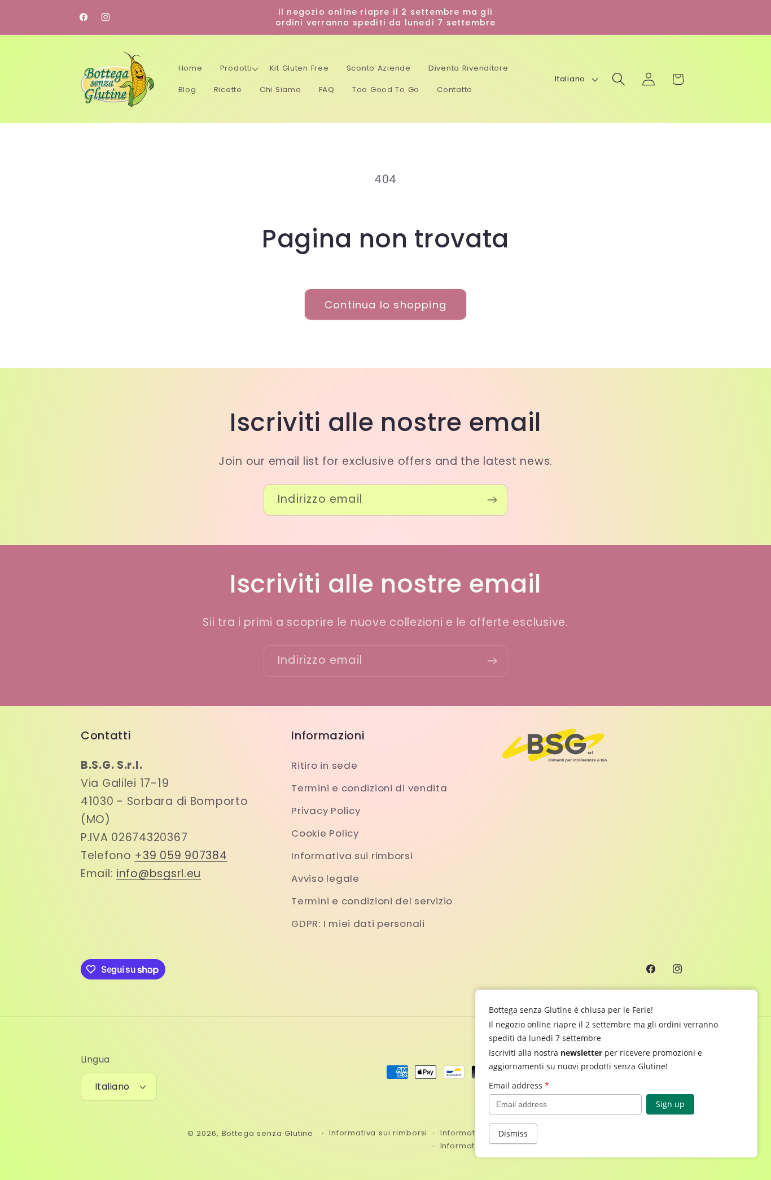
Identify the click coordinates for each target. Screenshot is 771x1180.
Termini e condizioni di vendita (369, 788)
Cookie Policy (324, 833)
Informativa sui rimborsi (352, 856)
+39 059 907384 (180, 855)
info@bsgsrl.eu (158, 873)
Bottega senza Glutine (268, 1133)
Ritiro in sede (324, 765)
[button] (239, 68)
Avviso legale (325, 878)
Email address (519, 1085)
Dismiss (513, 1133)
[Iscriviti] (492, 500)
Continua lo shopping (385, 305)
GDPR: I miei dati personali (357, 923)
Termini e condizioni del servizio (372, 901)
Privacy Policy (325, 810)
